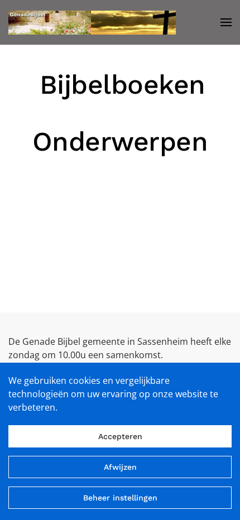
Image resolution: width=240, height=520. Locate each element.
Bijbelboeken (122, 84)
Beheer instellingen (120, 497)
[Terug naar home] (92, 22)
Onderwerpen (120, 141)
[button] (226, 22)
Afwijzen (120, 467)
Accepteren (120, 436)
